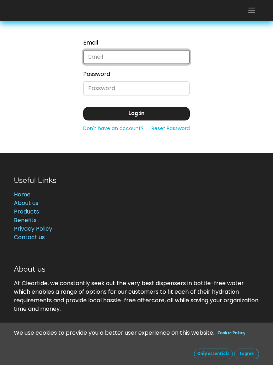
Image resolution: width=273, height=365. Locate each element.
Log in (136, 113)
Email (90, 42)
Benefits (25, 220)
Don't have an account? (113, 128)
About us (26, 203)
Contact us (29, 237)
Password (96, 74)
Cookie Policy (232, 333)
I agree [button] (247, 354)
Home (22, 194)
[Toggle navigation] (251, 10)
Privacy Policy (33, 229)
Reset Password (170, 128)
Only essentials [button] (213, 354)
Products (26, 211)
